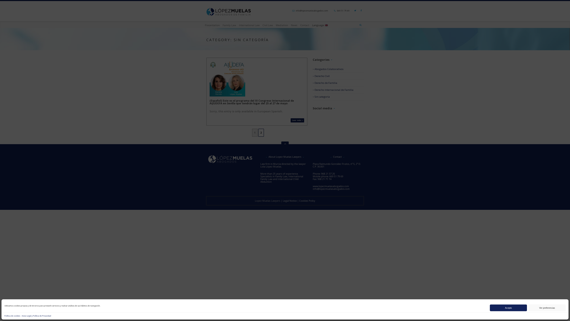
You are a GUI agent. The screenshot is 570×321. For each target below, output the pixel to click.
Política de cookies (12, 316)
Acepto (508, 308)
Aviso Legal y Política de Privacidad (36, 316)
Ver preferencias (547, 308)
